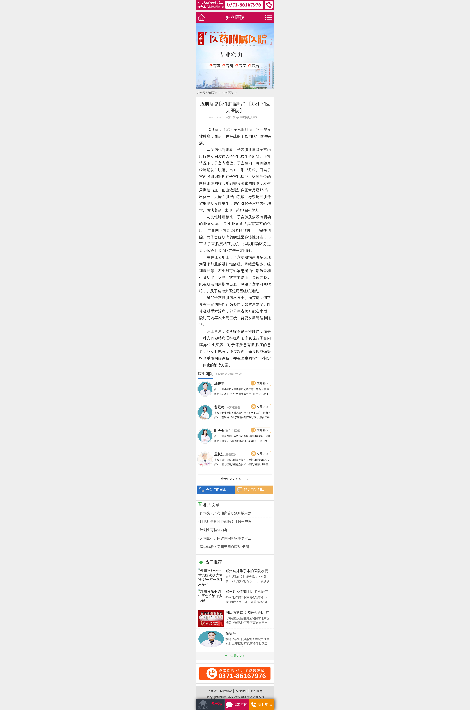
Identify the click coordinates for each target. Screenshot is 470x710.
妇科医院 (228, 92)
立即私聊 (264, 705)
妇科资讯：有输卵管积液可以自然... (227, 513)
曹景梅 (219, 407)
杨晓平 (219, 384)
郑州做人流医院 (206, 92)
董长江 (219, 454)
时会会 (219, 431)
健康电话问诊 (254, 490)
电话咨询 (242, 705)
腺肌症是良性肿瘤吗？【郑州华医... (227, 521)
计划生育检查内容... (215, 530)
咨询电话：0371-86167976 (235, 673)
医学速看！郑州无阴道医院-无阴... (226, 547)
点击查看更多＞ (235, 656)
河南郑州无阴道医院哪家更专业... (225, 538)
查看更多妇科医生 (232, 479)
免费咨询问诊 (216, 490)
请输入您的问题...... (210, 706)
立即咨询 (263, 383)
